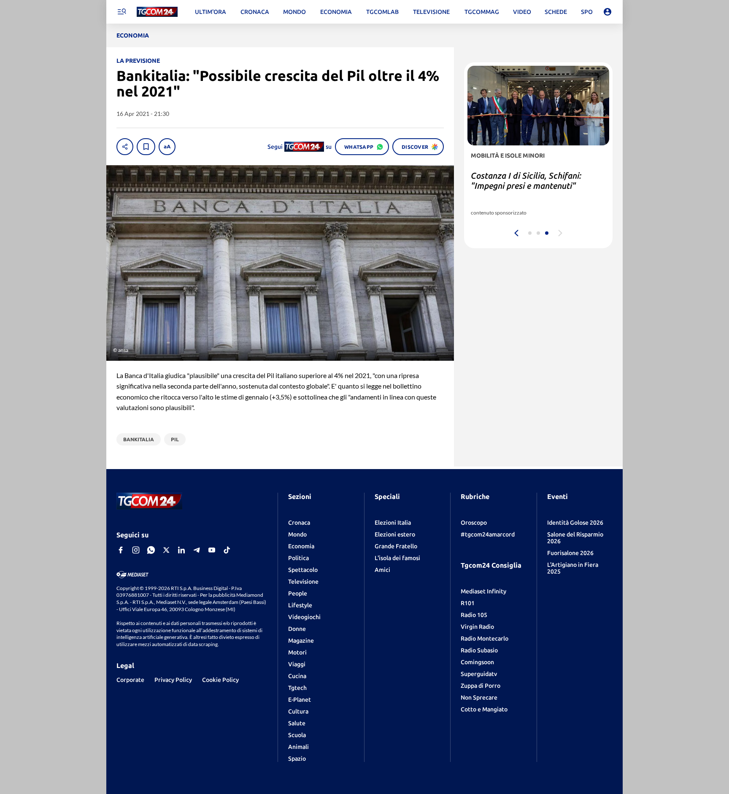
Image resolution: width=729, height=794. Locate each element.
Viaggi (296, 664)
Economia (301, 546)
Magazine (301, 640)
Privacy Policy (173, 679)
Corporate (130, 679)
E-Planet (299, 699)
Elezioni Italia (393, 522)
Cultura (298, 711)
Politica (298, 558)
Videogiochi (304, 617)
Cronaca (299, 522)
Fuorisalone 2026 (570, 553)
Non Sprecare (479, 697)
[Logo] (157, 12)
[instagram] (136, 550)
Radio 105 (474, 615)
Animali (298, 746)
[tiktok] (227, 550)
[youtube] (212, 550)
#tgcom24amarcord (488, 534)
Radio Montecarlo (484, 638)
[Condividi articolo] (124, 146)
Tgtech (297, 687)
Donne (297, 628)
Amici (382, 569)
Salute (296, 723)
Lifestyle (300, 605)
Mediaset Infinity (483, 591)
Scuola (297, 735)
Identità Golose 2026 (575, 522)
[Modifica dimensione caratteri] (167, 146)
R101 (468, 603)
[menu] (121, 12)
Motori (297, 652)
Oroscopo (474, 522)
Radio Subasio (479, 650)
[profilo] (607, 12)
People (297, 593)
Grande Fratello (396, 546)
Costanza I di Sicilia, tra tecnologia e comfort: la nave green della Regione (536, 186)
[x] (166, 550)
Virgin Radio (477, 626)
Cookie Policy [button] (220, 679)
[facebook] (120, 550)
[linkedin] (181, 550)
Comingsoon (477, 662)
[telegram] (196, 550)
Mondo (297, 534)
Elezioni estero (395, 534)
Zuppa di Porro (480, 685)
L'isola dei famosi (397, 558)
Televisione (303, 581)
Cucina (297, 676)
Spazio (297, 758)
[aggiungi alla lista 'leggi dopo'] (146, 146)
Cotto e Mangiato (484, 709)
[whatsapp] (151, 550)
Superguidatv (479, 674)
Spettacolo (303, 569)
